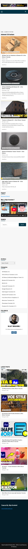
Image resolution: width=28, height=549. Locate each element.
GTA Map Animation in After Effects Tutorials (12, 388)
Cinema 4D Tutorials (7, 286)
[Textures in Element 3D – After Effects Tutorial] (14, 109)
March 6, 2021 (5, 155)
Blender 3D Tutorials (7, 280)
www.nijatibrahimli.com (6, 508)
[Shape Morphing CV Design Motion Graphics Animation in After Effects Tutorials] (14, 429)
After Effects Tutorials (6, 51)
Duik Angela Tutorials (7, 291)
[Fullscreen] (25, 215)
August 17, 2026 (5, 469)
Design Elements (6, 289)
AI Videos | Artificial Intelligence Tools (11, 277)
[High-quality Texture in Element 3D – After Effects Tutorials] (14, 171)
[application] (14, 209)
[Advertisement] (14, 21)
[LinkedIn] (15, 332)
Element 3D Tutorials (15, 51)
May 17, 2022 (5, 58)
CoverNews (22, 544)
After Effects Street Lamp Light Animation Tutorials (14, 493)
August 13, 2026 (5, 494)
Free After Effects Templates (9, 297)
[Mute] (23, 215)
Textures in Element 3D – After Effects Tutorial (13, 120)
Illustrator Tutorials (7, 300)
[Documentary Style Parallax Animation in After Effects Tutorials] (14, 403)
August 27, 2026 (5, 390)
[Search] (25, 11)
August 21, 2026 (5, 443)
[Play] (3, 215)
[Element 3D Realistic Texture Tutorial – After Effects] (14, 141)
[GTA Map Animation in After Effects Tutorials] (14, 378)
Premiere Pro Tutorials (7, 306)
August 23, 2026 (5, 416)
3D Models (4, 271)
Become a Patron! (5, 196)
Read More (4, 64)
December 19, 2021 (6, 90)
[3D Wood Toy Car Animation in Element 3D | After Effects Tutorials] (14, 45)
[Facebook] (12, 332)
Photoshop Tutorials (7, 303)
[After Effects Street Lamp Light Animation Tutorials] (14, 482)
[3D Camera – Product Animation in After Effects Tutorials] (14, 456)
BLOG (3, 283)
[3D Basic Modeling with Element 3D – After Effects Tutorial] (14, 76)
